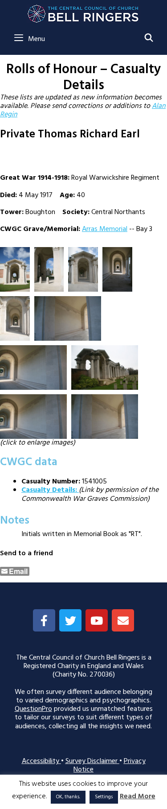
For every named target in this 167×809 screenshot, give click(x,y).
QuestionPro (33, 709)
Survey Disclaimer (92, 761)
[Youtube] (97, 620)
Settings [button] (104, 797)
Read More (137, 796)
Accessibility (41, 761)
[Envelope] (123, 620)
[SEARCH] (149, 38)
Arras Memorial (104, 229)
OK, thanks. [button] (68, 797)
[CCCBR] (83, 11)
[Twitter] (70, 620)
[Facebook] (44, 620)
